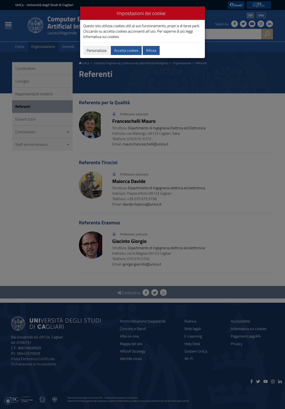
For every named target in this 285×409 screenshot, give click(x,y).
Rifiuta (151, 50)
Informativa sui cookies (101, 36)
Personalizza (96, 50)
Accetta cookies (126, 50)
